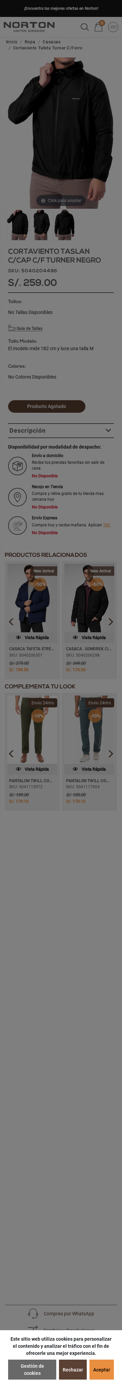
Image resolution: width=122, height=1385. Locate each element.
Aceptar (101, 1369)
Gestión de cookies (32, 1369)
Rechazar (73, 1369)
